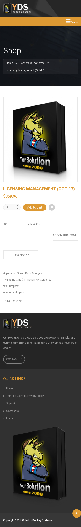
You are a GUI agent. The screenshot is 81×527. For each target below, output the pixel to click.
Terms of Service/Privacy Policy (25, 395)
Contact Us (14, 359)
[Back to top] (76, 513)
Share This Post (64, 234)
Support (10, 403)
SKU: (6, 224)
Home (9, 62)
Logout (10, 418)
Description (20, 255)
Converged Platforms (32, 62)
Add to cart (34, 207)
